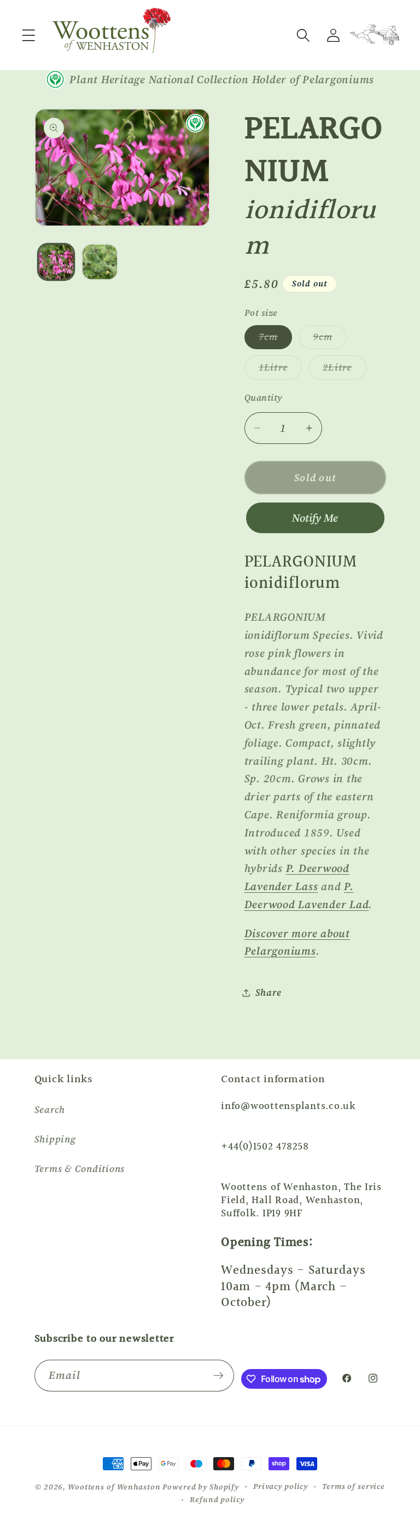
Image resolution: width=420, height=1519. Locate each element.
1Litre (280, 370)
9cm (330, 339)
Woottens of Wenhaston (114, 1487)
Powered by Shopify (200, 1487)
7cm (276, 339)
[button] (29, 35)
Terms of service (353, 1486)
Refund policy (217, 1499)
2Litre (344, 370)
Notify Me (315, 517)
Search (50, 1109)
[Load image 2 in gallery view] (99, 262)
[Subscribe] (218, 1375)
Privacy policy (280, 1486)
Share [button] (268, 992)
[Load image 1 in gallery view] (56, 262)
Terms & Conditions (79, 1168)
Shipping (55, 1139)
